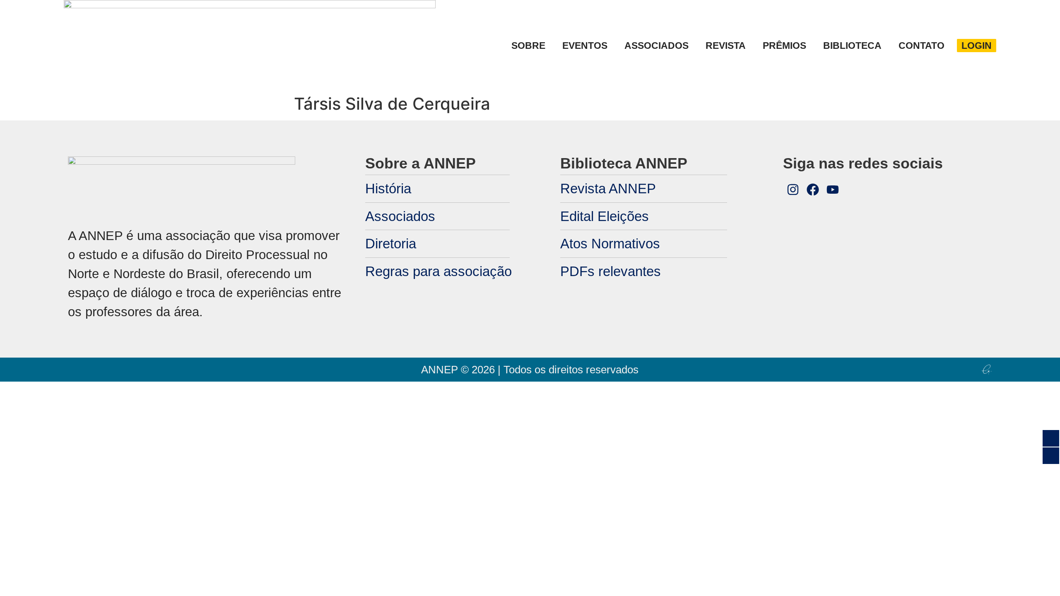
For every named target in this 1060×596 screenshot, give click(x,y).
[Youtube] (833, 189)
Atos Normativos (610, 243)
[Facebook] (813, 189)
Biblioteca (852, 45)
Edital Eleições (604, 216)
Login (976, 45)
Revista (726, 45)
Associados (400, 216)
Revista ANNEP (608, 188)
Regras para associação (438, 271)
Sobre (528, 45)
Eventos (584, 45)
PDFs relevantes (610, 271)
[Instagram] (793, 189)
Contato (921, 45)
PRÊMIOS (784, 45)
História (388, 188)
